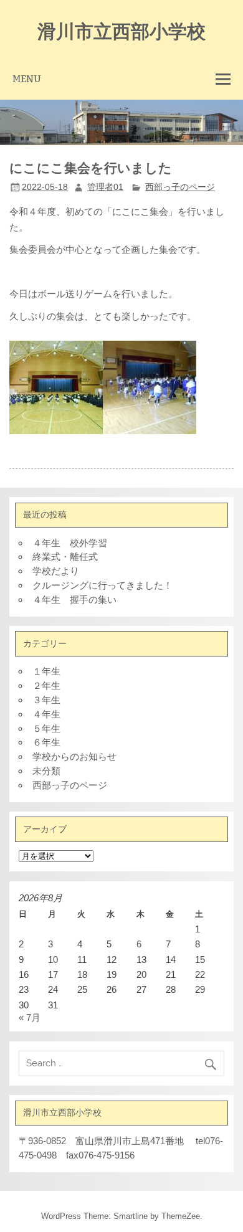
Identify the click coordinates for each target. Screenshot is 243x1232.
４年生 (46, 714)
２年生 (46, 685)
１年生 (46, 671)
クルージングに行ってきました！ (102, 585)
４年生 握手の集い (74, 599)
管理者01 (105, 187)
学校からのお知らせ (74, 756)
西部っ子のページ (180, 187)
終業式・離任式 (65, 556)
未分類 (46, 770)
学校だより (55, 571)
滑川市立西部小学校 (121, 30)
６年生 (46, 742)
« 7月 (29, 1017)
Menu (26, 79)
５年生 (46, 728)
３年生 (46, 699)
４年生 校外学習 (69, 543)
